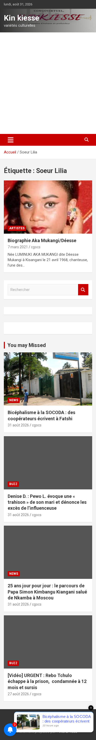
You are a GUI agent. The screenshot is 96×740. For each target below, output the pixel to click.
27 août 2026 (18, 694)
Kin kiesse (21, 17)
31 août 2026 (18, 425)
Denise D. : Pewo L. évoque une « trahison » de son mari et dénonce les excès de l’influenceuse (47, 502)
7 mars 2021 (18, 247)
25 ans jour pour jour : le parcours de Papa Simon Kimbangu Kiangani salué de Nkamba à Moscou (47, 591)
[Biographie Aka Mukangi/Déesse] (48, 207)
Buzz (13, 484)
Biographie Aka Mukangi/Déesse (42, 240)
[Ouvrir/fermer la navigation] (10, 140)
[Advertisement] (48, 83)
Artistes (17, 228)
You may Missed (26, 345)
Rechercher (83, 290)
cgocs (35, 247)
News (13, 400)
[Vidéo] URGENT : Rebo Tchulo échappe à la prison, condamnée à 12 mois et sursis (47, 681)
